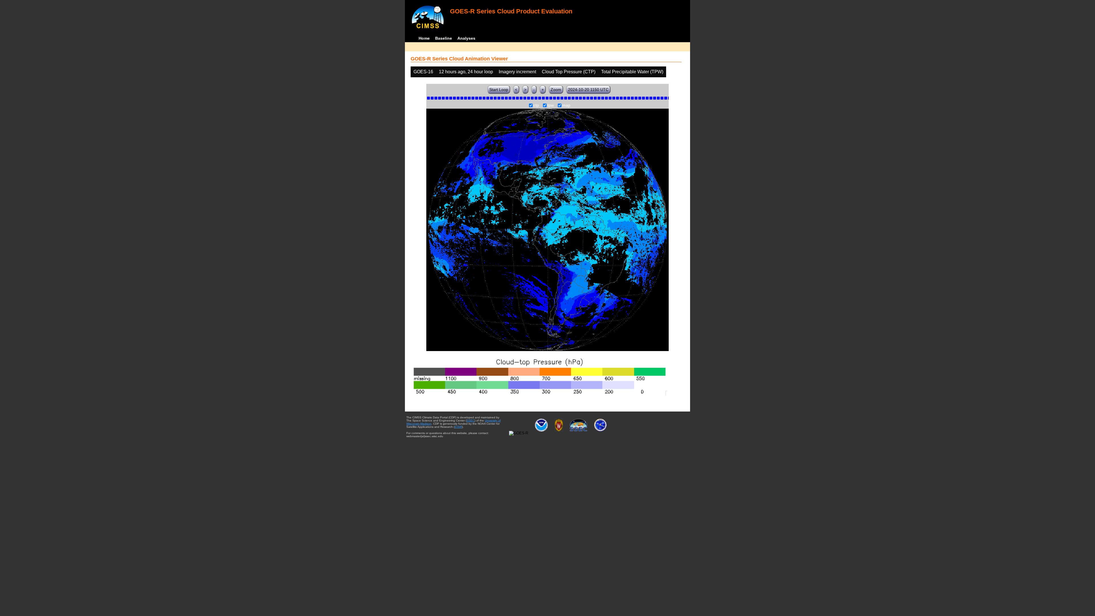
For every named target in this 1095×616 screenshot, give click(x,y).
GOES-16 (423, 71)
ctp (536, 105)
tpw (551, 105)
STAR (458, 426)
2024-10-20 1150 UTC (588, 89)
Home (424, 38)
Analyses (466, 38)
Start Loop (498, 89)
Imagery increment (517, 71)
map (566, 105)
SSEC (470, 420)
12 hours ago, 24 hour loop (466, 71)
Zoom (556, 89)
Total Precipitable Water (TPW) (632, 71)
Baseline (443, 38)
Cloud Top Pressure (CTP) (568, 71)
